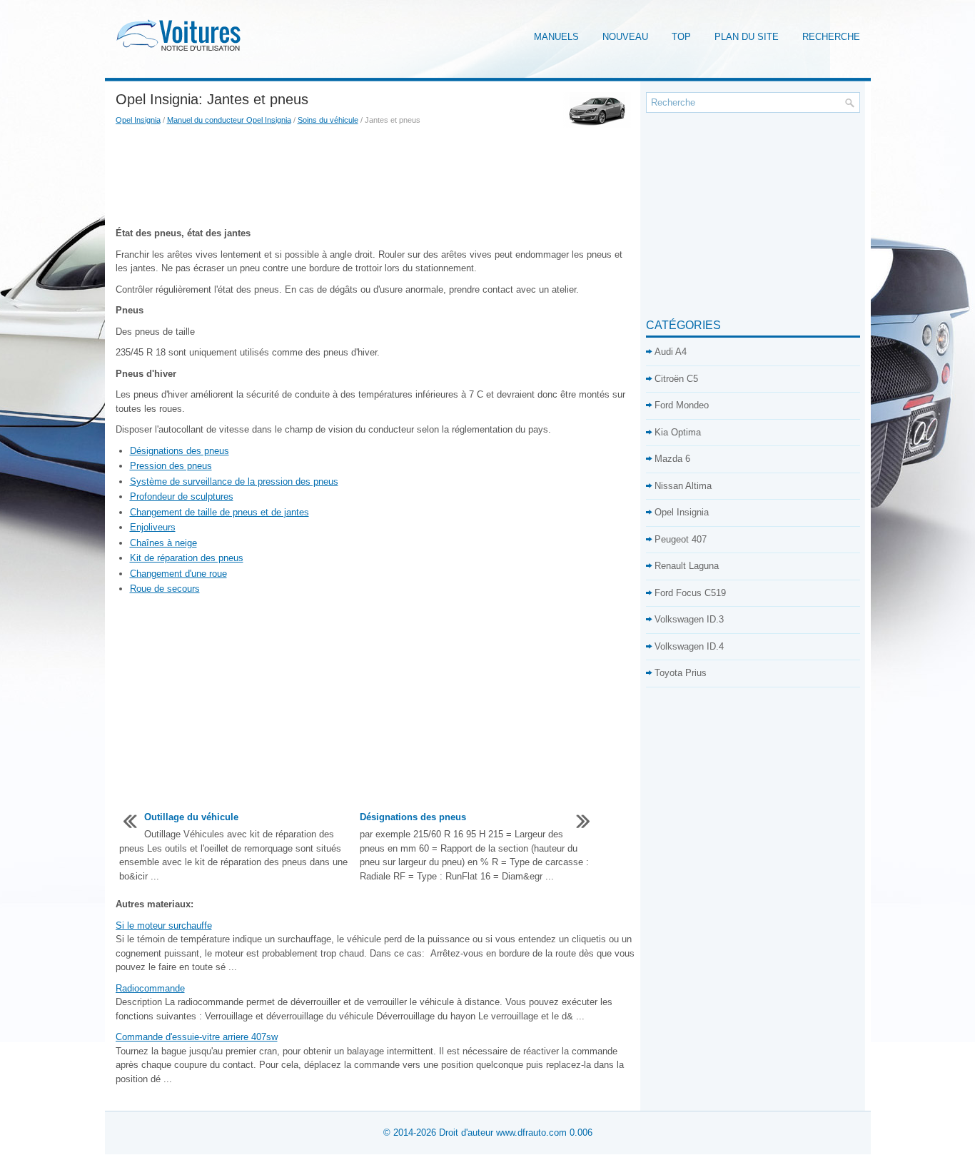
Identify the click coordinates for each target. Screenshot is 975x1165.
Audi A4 (671, 351)
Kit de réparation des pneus (186, 558)
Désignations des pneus (179, 450)
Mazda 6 (672, 458)
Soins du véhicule (328, 120)
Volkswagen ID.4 (689, 646)
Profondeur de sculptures (181, 496)
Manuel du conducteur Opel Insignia (229, 120)
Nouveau (625, 36)
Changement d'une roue (178, 573)
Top (681, 36)
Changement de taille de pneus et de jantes (219, 512)
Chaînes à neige (163, 543)
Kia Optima (678, 432)
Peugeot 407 (681, 539)
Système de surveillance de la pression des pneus (234, 481)
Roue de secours (165, 588)
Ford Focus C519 (690, 592)
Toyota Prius (681, 672)
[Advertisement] (375, 176)
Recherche (831, 36)
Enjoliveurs (153, 527)
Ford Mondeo (682, 405)
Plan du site (746, 36)
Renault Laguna (687, 565)
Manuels (556, 36)
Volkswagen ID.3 (689, 619)
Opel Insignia (138, 120)
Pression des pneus (171, 465)
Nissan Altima (683, 485)
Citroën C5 (676, 378)
